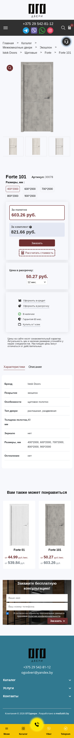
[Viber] (34, 30)
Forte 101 (54, 549)
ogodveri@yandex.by (37, 672)
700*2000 (47, 188)
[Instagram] (50, 30)
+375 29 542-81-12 (38, 24)
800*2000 (12, 195)
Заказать (37, 243)
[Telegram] (26, 30)
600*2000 (30, 188)
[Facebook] (42, 30)
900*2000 (30, 195)
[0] (69, 27)
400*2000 (12, 188)
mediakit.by (62, 713)
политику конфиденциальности (44, 616)
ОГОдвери (31, 713)
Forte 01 (19, 549)
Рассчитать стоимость (39, 252)
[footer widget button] (37, 680)
